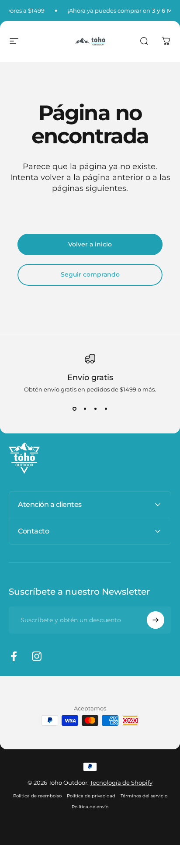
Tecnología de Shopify (121, 782)
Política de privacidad (91, 796)
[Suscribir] (155, 620)
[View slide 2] (85, 408)
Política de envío (90, 807)
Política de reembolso (37, 796)
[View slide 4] (105, 408)
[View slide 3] (95, 408)
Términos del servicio (144, 796)
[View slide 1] (74, 408)
